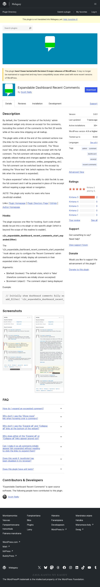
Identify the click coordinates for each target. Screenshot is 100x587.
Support (93, 103)
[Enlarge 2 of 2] (60, 319)
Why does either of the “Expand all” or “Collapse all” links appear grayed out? (21, 437)
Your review (74, 220)
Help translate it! (70, 19)
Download (91, 90)
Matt (6, 546)
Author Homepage (11, 207)
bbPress (8, 551)
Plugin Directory (9, 12)
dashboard (92, 154)
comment (92, 148)
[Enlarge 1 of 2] (29, 319)
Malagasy (13, 567)
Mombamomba (10, 515)
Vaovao (6, 520)
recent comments (89, 165)
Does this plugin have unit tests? (18, 469)
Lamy (29, 529)
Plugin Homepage (17, 203)
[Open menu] (96, 4)
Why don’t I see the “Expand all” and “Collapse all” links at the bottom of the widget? (25, 427)
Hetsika (79, 520)
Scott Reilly (26, 92)
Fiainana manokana (12, 533)
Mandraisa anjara (84, 515)
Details (8, 103)
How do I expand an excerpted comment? (23, 408)
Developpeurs (57, 524)
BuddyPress (10, 556)
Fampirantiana (33, 515)
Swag (80, 529)
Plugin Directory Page (37, 203)
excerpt (93, 159)
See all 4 (93, 142)
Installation (37, 103)
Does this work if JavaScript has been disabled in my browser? (18, 459)
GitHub (53, 203)
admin (84, 148)
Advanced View (76, 172)
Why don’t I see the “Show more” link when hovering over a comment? (20, 417)
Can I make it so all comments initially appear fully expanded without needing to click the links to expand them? (21, 448)
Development (55, 103)
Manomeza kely (85, 524)
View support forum (78, 245)
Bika (29, 520)
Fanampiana (57, 520)
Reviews (22, 103)
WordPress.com (11, 542)
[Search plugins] (30, 28)
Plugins (30, 524)
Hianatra (55, 515)
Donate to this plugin (79, 269)
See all (94, 220)
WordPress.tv (59, 529)
